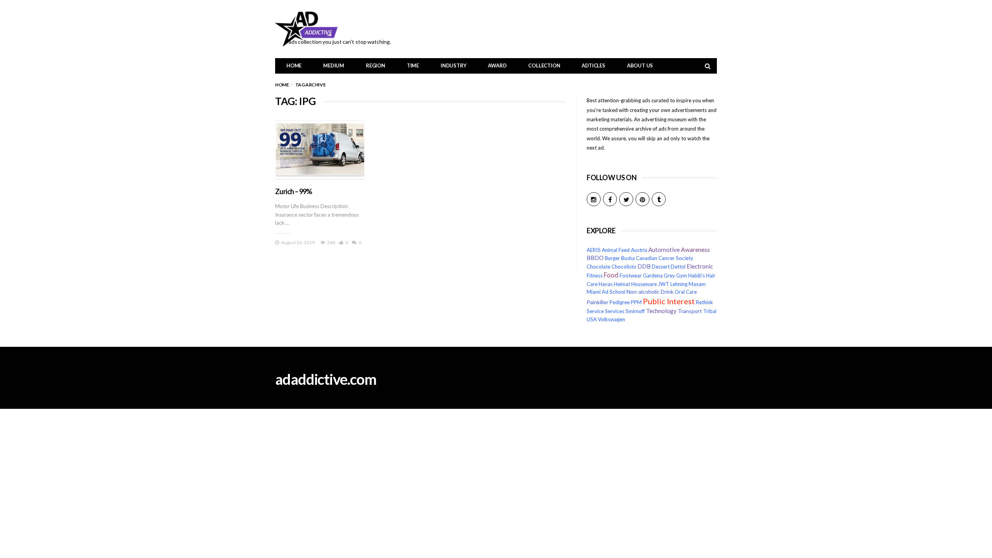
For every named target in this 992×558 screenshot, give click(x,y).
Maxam (697, 284)
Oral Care (686, 292)
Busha (628, 258)
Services (614, 311)
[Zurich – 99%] (319, 150)
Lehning (678, 284)
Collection (544, 65)
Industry (453, 65)
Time (413, 65)
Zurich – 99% (293, 191)
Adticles (593, 65)
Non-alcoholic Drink (650, 291)
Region (375, 65)
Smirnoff (635, 311)
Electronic (700, 266)
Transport (690, 311)
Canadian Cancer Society (664, 258)
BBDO (595, 258)
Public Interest (669, 301)
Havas (606, 284)
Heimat (622, 284)
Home (293, 65)
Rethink (704, 302)
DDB (644, 266)
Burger (612, 258)
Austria (639, 250)
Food (611, 275)
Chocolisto (623, 267)
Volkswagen (611, 319)
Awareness (695, 249)
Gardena (653, 275)
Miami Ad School (606, 292)
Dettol (678, 267)
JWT (663, 284)
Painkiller (597, 302)
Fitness (595, 275)
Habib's (696, 275)
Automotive (664, 249)
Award (497, 65)
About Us (640, 65)
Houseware (644, 284)
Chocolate (598, 267)
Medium (333, 65)
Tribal (709, 311)
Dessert (661, 267)
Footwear (631, 275)
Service (595, 311)
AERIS (594, 250)
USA (592, 319)
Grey (669, 275)
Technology (661, 310)
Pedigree (620, 302)
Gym (681, 275)
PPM (636, 302)
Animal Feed (616, 250)
